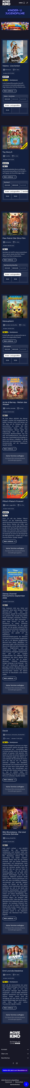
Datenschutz (19, 1082)
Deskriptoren (14, 80)
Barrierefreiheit (15, 1084)
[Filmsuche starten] (27, 2)
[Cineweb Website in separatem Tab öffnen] (15, 1043)
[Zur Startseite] (7, 2)
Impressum (8, 1082)
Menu (21, 3)
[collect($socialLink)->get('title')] (13, 1063)
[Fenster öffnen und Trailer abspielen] (15, 51)
